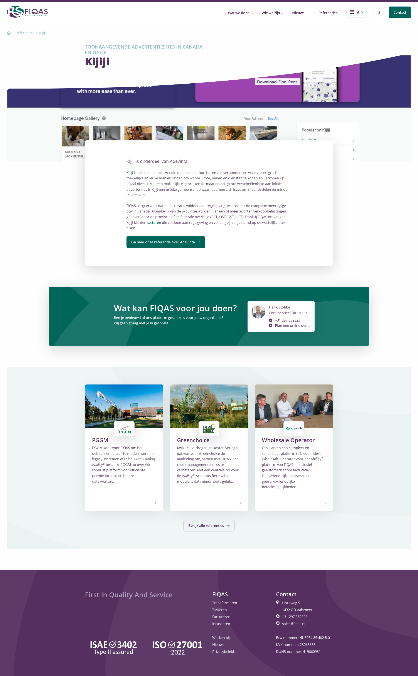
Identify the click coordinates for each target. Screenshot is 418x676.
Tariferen (219, 609)
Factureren (221, 616)
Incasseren (221, 623)
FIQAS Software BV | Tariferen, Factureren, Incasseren (27, 12)
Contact (399, 12)
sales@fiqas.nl (293, 623)
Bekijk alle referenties (206, 525)
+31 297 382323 (287, 320)
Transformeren (224, 602)
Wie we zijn (271, 12)
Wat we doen (238, 12)
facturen (154, 222)
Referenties (328, 12)
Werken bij (221, 637)
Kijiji (129, 172)
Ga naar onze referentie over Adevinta (163, 242)
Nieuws (298, 12)
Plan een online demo (293, 325)
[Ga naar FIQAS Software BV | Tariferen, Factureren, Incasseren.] (9, 32)
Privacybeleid (223, 651)
